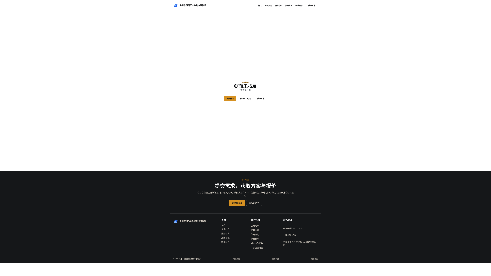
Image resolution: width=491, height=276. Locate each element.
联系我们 (299, 5)
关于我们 (268, 5)
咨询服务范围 (237, 203)
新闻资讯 (288, 5)
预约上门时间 (245, 98)
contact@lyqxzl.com (292, 228)
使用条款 (275, 259)
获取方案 (311, 5)
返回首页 (230, 98)
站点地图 (314, 259)
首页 (260, 5)
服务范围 (278, 5)
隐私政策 (236, 259)
